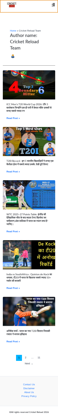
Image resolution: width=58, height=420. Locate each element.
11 (39, 357)
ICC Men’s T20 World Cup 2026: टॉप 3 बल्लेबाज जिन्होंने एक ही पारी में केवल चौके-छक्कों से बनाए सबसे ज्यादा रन (29, 107)
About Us (29, 392)
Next (29, 363)
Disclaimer (29, 388)
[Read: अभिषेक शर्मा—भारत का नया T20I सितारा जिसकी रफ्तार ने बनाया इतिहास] (29, 311)
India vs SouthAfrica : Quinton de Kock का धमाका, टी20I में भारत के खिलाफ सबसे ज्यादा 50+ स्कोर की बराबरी (29, 277)
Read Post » (13, 118)
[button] (53, 5)
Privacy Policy (29, 396)
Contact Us (29, 384)
